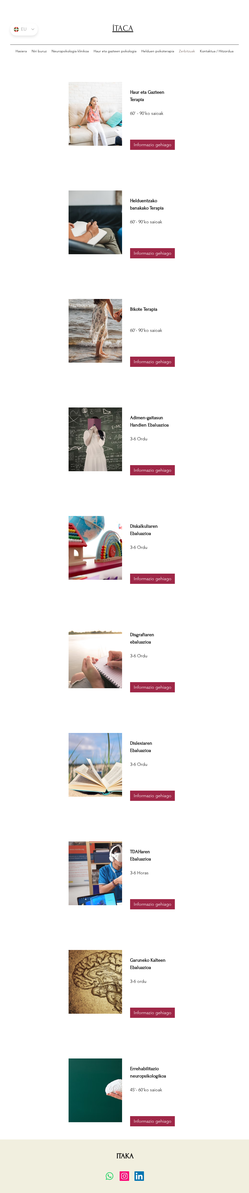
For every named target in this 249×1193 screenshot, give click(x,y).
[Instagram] (124, 1176)
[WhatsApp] (109, 1176)
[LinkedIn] (139, 1176)
